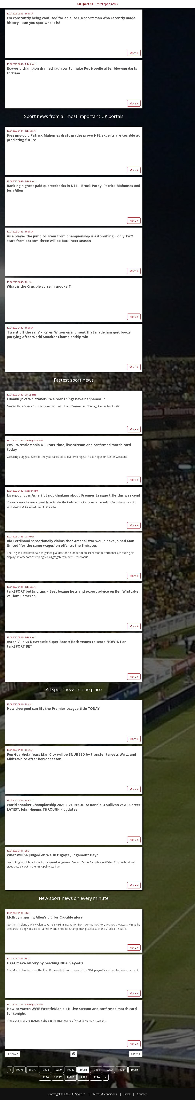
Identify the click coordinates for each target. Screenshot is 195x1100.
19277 (32, 1069)
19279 (58, 1069)
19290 (96, 1077)
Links (127, 1094)
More (133, 53)
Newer (13, 1054)
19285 (134, 1069)
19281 (83, 1069)
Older (135, 1054)
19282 (96, 1069)
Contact (142, 1094)
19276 (19, 1069)
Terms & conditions (105, 1094)
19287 (58, 1077)
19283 (109, 1069)
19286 (45, 1077)
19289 (83, 1077)
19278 (45, 1069)
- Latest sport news (97, 4)
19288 (70, 1077)
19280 (70, 1069)
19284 (121, 1069)
